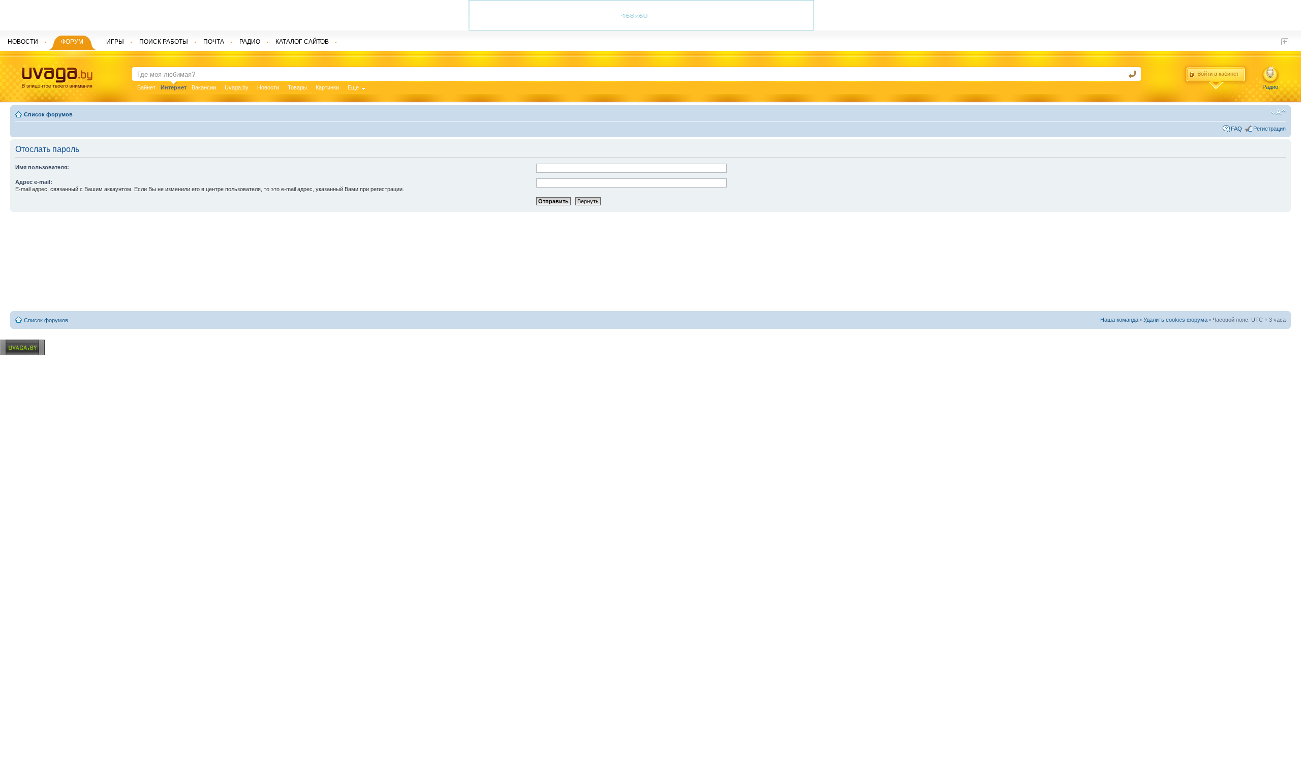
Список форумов (48, 114)
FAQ (1236, 129)
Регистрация (1269, 129)
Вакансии (204, 87)
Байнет (146, 87)
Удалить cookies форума (1175, 320)
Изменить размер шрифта (1278, 112)
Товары (297, 87)
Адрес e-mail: (33, 182)
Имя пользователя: (42, 167)
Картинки (327, 87)
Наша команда (1119, 320)
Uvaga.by (237, 87)
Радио (1270, 87)
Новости (268, 87)
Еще (353, 87)
